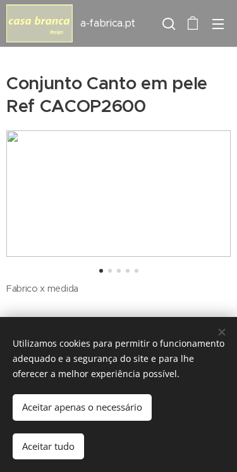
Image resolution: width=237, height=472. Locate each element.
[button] (167, 23)
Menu (218, 23)
